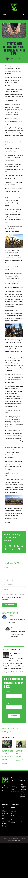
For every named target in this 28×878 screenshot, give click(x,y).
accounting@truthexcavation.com (5, 821)
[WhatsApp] (22, 546)
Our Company (14, 785)
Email (7, 703)
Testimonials (14, 792)
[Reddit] (14, 546)
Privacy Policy (16, 840)
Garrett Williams (11, 615)
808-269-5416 (5, 815)
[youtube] (6, 672)
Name (8, 691)
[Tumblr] (6, 549)
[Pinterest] (12, 549)
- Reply (12, 616)
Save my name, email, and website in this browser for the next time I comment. (13, 597)
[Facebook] (6, 546)
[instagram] (3, 672)
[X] (10, 546)
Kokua (13, 789)
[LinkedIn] (18, 546)
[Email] (19, 549)
